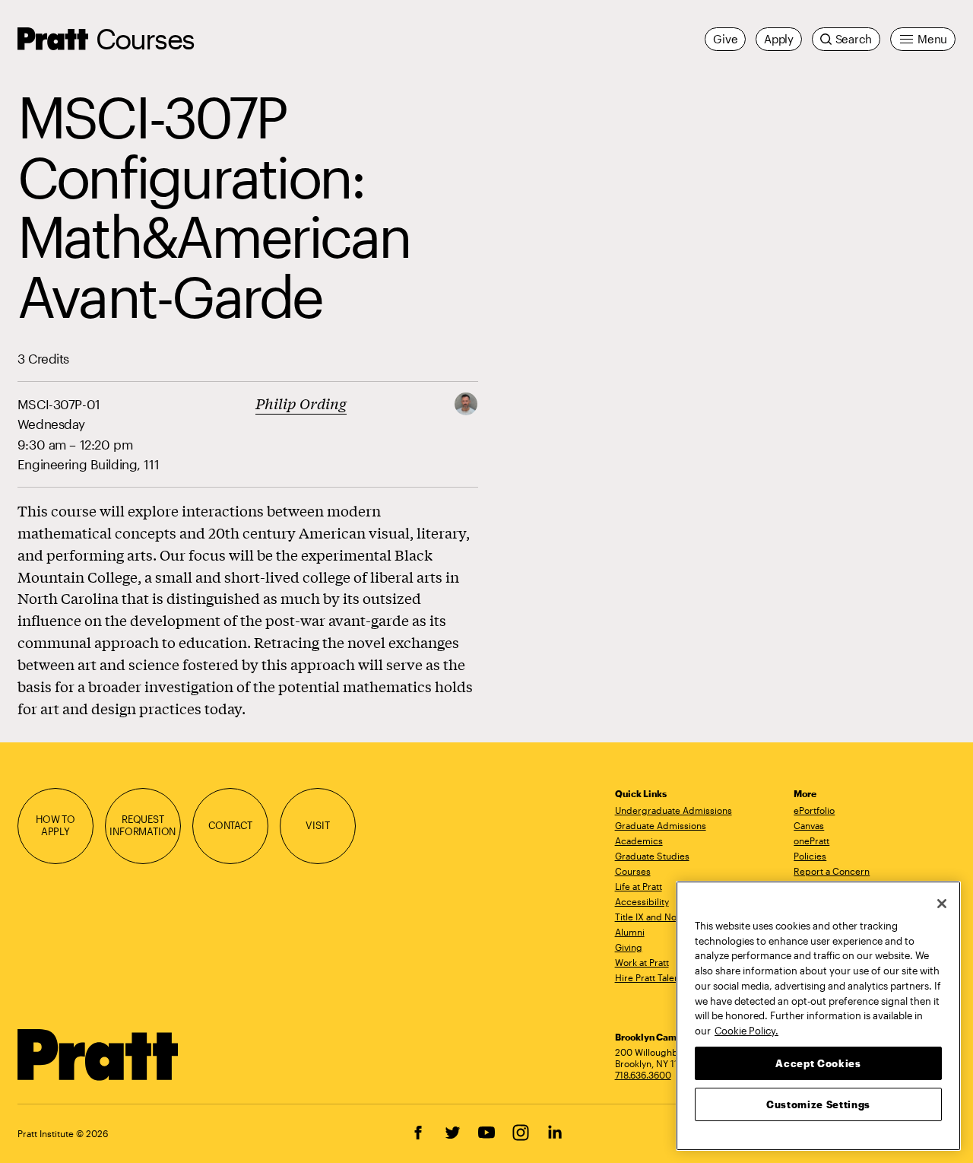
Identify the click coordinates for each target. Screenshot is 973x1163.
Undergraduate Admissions (673, 810)
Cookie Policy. (746, 1030)
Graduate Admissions (660, 825)
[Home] (98, 1055)
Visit (317, 825)
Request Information (142, 825)
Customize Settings (818, 1104)
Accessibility (642, 901)
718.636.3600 (643, 1074)
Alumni (630, 931)
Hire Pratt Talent (649, 977)
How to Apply (55, 825)
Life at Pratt (638, 886)
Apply (779, 39)
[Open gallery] (466, 402)
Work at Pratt (642, 962)
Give (725, 39)
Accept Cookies (817, 1063)
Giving (628, 947)
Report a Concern (832, 871)
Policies (810, 855)
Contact (230, 825)
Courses (145, 38)
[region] (818, 1016)
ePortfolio (814, 810)
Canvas (809, 825)
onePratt (811, 840)
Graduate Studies (652, 855)
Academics (639, 840)
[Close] (942, 903)
